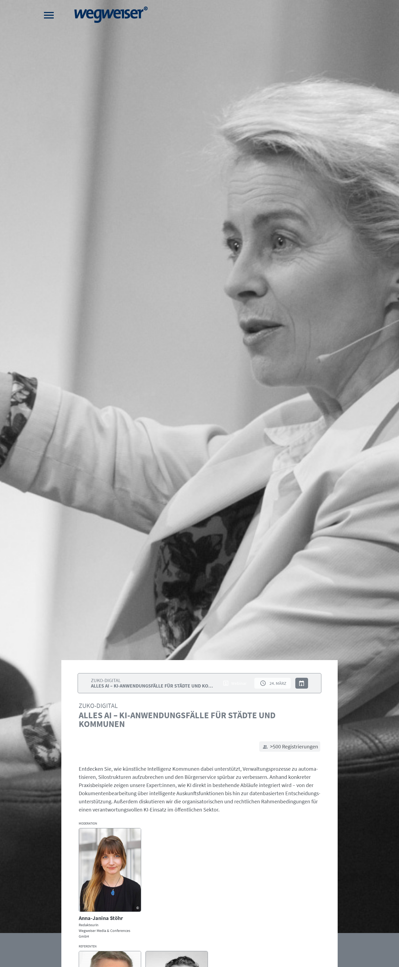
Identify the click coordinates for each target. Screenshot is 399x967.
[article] (110, 884)
